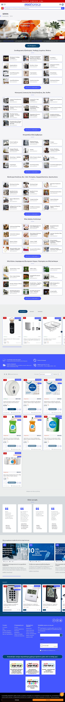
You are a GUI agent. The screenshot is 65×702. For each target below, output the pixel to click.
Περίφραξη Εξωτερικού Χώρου (35, 276)
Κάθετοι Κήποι (33, 268)
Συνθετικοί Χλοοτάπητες (55, 268)
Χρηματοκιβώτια (13, 65)
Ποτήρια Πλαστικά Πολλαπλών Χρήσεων (14, 149)
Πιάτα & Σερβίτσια (14, 142)
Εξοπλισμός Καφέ (34, 184)
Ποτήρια (52, 142)
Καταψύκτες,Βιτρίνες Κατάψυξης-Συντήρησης (55, 115)
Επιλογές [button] (17, 699)
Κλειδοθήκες (53, 57)
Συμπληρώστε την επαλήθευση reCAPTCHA (48, 642)
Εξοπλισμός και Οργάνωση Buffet (56, 100)
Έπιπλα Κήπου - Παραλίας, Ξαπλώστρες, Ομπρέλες (36, 283)
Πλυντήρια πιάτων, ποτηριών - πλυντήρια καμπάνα (14, 115)
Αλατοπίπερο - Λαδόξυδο (15, 157)
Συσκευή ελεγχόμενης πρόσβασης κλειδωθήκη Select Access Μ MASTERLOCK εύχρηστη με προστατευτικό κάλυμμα (10, 605)
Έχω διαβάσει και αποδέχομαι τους (49, 651)
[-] (6, 410)
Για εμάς (5, 625)
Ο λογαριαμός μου (19, 625)
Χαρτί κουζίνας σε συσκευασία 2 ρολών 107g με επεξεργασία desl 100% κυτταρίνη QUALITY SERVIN (53, 439)
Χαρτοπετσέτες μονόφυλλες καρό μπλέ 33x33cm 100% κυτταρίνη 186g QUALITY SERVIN (52, 402)
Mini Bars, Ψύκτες (34, 65)
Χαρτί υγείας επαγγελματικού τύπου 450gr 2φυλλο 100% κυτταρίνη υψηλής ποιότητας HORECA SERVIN (12, 475)
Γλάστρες (52, 276)
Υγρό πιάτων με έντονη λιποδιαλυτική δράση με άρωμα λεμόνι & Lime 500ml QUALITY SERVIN (11, 439)
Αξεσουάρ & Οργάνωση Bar (55, 184)
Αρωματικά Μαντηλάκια (35, 249)
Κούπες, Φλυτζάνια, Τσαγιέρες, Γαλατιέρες (55, 149)
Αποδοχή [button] (48, 699)
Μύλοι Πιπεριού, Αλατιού (35, 157)
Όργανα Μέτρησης (54, 199)
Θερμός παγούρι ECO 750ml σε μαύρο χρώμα (11, 339)
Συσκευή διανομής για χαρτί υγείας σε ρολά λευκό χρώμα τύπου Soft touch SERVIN (11, 402)
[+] (6, 408)
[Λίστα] (6, 374)
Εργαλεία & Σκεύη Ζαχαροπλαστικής (14, 192)
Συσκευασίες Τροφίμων (15, 233)
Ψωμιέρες (52, 157)
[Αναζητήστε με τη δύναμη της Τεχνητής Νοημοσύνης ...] (62, 8)
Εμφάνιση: (55, 374)
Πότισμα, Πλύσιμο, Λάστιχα (16, 283)
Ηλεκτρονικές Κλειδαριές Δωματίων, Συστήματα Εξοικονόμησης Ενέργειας (35, 57)
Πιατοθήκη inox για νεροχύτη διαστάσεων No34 (50, 339)
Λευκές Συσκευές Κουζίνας (56, 107)
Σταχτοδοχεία (13, 164)
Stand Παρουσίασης (34, 164)
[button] (60, 37)
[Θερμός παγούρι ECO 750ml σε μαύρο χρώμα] (12, 326)
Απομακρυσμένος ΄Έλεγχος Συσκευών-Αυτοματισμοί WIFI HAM (15, 122)
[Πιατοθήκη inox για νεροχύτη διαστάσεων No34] (52, 326)
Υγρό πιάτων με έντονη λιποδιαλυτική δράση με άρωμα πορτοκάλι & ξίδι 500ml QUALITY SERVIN (32, 439)
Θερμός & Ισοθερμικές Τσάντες (55, 207)
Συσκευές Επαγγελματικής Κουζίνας (15, 100)
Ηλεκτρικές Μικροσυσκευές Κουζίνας (16, 107)
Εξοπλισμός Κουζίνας (14, 184)
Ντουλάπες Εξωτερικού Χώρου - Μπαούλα (35, 291)
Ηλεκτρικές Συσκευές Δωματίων (54, 65)
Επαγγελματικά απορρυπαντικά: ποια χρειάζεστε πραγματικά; (14, 565)
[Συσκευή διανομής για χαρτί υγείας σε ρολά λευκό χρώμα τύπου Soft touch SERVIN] (12, 388)
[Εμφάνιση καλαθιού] (62, 4)
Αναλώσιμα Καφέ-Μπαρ (15, 226)
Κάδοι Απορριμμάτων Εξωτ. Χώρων (55, 283)
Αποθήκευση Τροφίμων (35, 206)
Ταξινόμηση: (36, 374)
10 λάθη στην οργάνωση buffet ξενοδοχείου (39, 564)
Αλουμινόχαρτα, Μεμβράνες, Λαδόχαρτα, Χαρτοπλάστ (55, 241)
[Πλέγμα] (4, 374)
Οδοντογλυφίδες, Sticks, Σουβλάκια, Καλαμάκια (15, 249)
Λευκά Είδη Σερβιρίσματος (56, 164)
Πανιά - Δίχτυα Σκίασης (15, 276)
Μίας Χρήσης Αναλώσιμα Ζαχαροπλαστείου (35, 234)
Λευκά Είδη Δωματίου (14, 72)
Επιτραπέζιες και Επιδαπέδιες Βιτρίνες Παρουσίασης (34, 107)
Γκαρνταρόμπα (33, 72)
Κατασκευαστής (5, 16)
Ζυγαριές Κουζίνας (34, 199)
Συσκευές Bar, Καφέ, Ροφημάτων (34, 100)
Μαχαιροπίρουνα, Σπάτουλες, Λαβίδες (34, 142)
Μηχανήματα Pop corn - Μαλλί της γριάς (35, 115)
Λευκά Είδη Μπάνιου (14, 80)
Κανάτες (32, 149)
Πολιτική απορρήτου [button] (55, 697)
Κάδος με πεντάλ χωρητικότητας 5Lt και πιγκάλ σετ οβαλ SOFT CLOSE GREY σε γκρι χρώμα (32, 339)
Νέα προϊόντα (23, 311)
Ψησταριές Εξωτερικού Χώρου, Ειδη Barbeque (15, 291)
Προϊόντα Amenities (34, 80)
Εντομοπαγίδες (53, 291)
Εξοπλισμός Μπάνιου (54, 80)
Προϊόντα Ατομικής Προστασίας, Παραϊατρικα (55, 249)
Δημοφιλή (32, 311)
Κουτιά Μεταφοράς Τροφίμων (54, 226)
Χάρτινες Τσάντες (13, 241)
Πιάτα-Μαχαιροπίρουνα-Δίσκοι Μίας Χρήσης (35, 226)
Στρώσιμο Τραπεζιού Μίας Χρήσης (56, 234)
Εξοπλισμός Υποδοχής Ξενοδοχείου (14, 58)
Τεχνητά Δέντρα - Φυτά (15, 268)
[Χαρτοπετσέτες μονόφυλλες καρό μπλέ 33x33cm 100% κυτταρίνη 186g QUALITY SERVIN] (52, 388)
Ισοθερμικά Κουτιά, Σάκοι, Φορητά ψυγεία (15, 207)
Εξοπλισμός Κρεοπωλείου (55, 191)
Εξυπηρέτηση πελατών (29, 626)
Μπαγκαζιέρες (53, 72)
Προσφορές (40, 311)
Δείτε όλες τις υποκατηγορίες (32, 87)
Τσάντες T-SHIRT (33, 241)
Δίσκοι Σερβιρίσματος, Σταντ (15, 199)
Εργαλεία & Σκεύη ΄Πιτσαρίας (34, 192)
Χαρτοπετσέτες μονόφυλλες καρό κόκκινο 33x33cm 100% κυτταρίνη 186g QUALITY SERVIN (32, 402)
